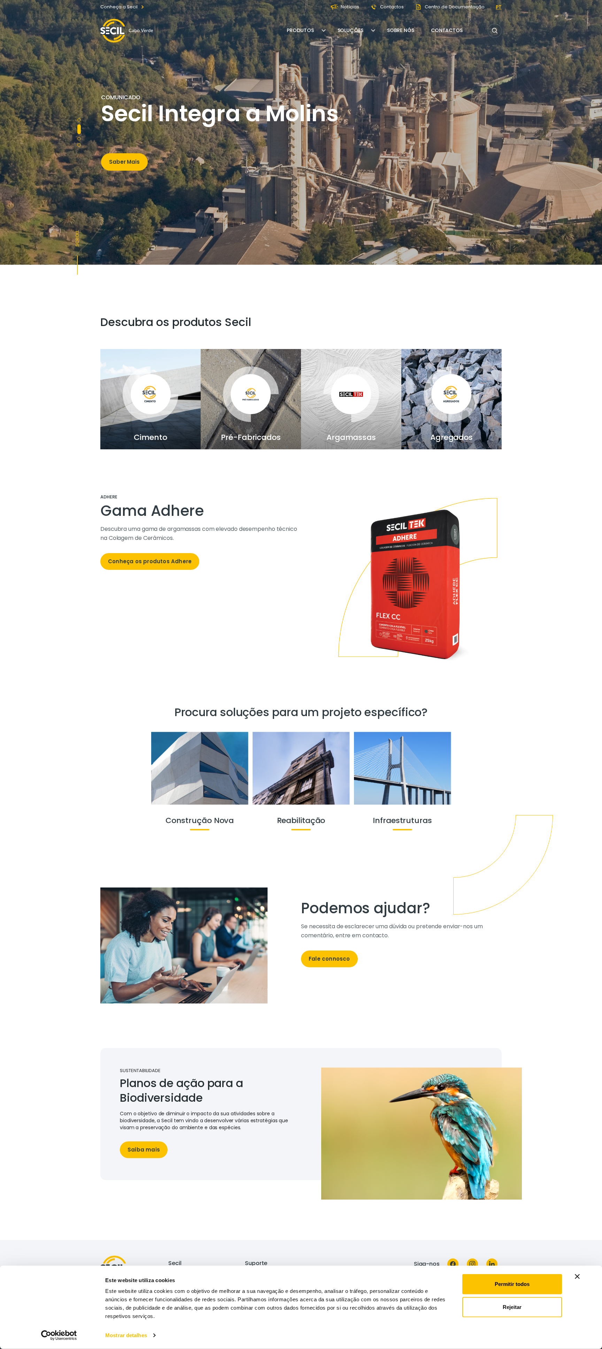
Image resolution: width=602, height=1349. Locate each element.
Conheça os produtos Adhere (150, 561)
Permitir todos (512, 1284)
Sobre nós (400, 30)
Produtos (300, 30)
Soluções (350, 30)
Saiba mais (144, 1149)
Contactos (447, 30)
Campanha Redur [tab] (79, 135)
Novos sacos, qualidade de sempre (175, 93)
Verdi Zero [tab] (79, 145)
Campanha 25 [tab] (79, 120)
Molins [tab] (79, 126)
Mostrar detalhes (126, 1335)
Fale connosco (329, 958)
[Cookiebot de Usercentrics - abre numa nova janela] (59, 1335)
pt (499, 6)
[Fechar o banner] (577, 1276)
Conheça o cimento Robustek (150, 199)
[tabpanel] (200, 535)
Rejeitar (512, 1307)
